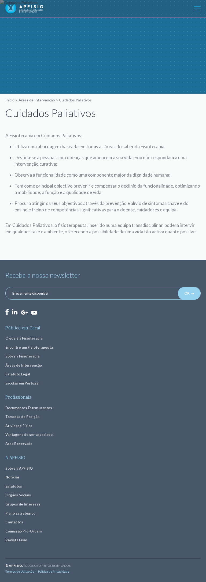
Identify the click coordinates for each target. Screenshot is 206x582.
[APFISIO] (24, 8)
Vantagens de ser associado (29, 434)
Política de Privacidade (53, 571)
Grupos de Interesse (23, 504)
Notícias (12, 477)
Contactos (14, 522)
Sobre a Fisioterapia (22, 356)
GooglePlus (24, 313)
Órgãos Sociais (18, 495)
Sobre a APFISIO (19, 468)
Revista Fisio (16, 540)
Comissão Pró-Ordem (23, 531)
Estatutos (13, 486)
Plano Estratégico (20, 513)
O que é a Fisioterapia (23, 338)
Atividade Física (18, 426)
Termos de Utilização (19, 571)
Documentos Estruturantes (28, 408)
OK (187, 293)
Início (9, 100)
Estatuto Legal (17, 374)
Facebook (7, 312)
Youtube (34, 312)
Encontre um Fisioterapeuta (29, 347)
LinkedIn (15, 312)
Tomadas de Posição (22, 416)
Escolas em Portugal (22, 383)
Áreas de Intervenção (37, 100)
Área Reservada (18, 444)
